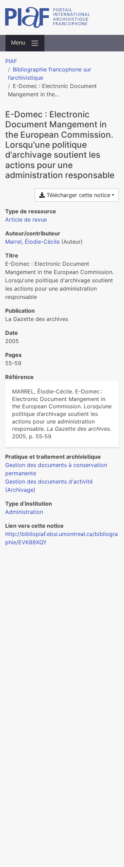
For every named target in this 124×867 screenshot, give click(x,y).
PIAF (11, 61)
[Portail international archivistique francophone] (62, 17)
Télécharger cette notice (77, 195)
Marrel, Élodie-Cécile (32, 241)
